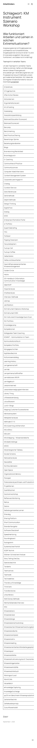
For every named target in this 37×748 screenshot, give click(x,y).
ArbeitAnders (8, 4)
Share (5, 716)
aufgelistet (15, 82)
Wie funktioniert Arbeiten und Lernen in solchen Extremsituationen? (18, 38)
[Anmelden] (32, 4)
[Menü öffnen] (28, 4)
